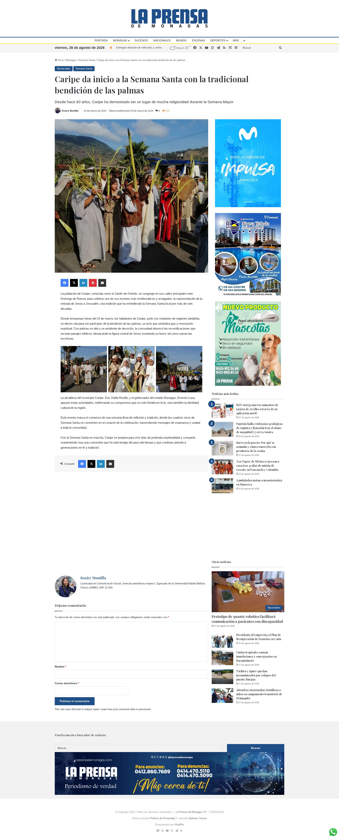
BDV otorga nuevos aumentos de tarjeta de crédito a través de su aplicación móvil (257, 409)
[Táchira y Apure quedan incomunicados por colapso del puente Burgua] (222, 676)
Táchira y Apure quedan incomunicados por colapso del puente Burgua (256, 675)
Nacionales (162, 40)
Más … (237, 40)
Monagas (120, 40)
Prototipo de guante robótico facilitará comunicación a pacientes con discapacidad (247, 619)
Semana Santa (86, 60)
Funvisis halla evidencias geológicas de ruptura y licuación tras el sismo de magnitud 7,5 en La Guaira (259, 428)
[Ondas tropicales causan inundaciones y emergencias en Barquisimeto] (222, 657)
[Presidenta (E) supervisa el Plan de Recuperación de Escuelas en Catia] (222, 640)
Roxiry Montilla (70, 110)
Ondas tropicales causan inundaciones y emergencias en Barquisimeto (256, 656)
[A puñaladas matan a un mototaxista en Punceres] (222, 485)
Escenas (198, 40)
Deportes (217, 40)
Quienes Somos (198, 818)
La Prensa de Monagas (189, 812)
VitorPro (179, 824)
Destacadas (63, 68)
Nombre (60, 666)
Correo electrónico (67, 683)
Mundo (181, 40)
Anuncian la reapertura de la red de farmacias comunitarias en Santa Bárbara (160, 47)
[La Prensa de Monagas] (169, 18)
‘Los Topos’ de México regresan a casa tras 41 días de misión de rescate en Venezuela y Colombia (257, 466)
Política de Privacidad (162, 818)
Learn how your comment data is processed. (126, 709)
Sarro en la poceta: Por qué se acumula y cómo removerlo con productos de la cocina (256, 447)
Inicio (60, 60)
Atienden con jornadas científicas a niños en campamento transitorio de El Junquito (259, 694)
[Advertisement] (131, 524)
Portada (101, 40)
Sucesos (141, 40)
